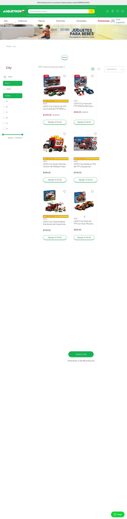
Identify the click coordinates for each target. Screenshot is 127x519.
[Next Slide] (124, 2)
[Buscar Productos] (90, 17)
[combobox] (47, 16)
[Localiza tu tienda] (110, 8)
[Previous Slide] (3, 2)
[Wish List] (115, 8)
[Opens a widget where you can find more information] (118, 515)
